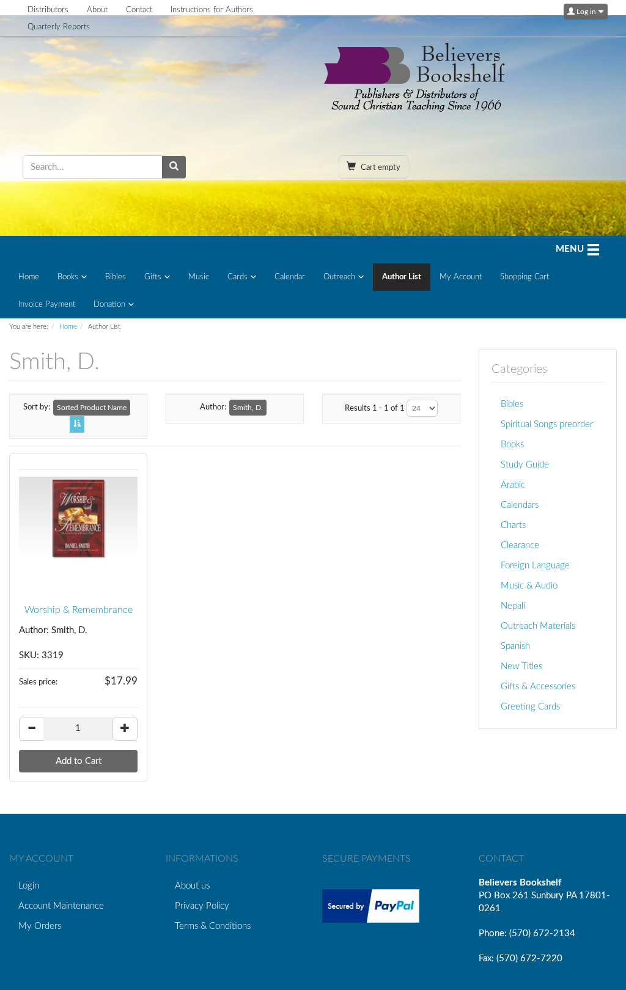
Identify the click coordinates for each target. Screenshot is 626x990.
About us (192, 885)
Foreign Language (535, 565)
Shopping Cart (524, 277)
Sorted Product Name (92, 407)
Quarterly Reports (59, 27)
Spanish (515, 646)
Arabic (513, 485)
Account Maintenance (61, 906)
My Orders (39, 926)
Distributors (48, 10)
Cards (237, 277)
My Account (461, 277)
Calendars (520, 505)
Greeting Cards (530, 706)
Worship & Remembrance (78, 610)
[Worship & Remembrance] (78, 518)
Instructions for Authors (212, 10)
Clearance (520, 545)
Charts (513, 525)
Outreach (339, 277)
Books (67, 277)
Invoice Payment (46, 305)
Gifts (152, 277)
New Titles (521, 666)
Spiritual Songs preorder (547, 424)
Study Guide (525, 464)
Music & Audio (529, 585)
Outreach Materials (538, 626)
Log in (586, 11)
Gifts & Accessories (538, 686)
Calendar (289, 277)
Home (28, 277)
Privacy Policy (202, 906)
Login (28, 885)
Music (198, 277)
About (97, 10)
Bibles (115, 277)
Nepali (513, 605)
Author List (401, 277)
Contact (139, 10)
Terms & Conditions (213, 926)
